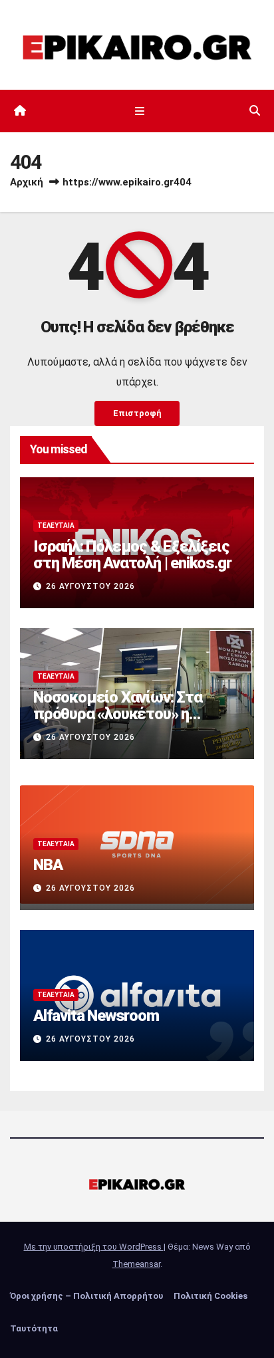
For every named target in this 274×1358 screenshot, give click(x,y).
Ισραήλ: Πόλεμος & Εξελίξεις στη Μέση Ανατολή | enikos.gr (132, 554)
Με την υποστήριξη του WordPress (94, 1247)
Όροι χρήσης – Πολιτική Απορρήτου (86, 1296)
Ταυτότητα (34, 1328)
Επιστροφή (137, 413)
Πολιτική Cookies (210, 1296)
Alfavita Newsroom (96, 1015)
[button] (254, 110)
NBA (47, 864)
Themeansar (136, 1264)
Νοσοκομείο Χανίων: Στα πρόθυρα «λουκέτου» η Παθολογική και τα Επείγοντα (133, 714)
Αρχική (26, 182)
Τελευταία (55, 525)
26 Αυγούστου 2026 (90, 586)
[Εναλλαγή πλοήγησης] (139, 111)
